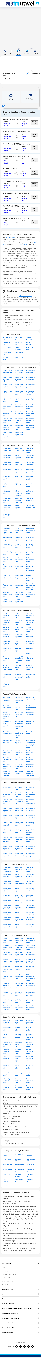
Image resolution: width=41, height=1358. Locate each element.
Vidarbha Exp (7, 206)
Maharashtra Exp (8, 131)
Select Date (34, 123)
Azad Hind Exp (8, 193)
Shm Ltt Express (8, 144)
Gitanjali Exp (7, 119)
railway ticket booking (25, 296)
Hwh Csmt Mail (8, 156)
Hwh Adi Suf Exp (8, 218)
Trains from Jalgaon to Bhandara (13, 1143)
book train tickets (11, 237)
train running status (23, 244)
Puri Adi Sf (6, 181)
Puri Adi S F (6, 169)
